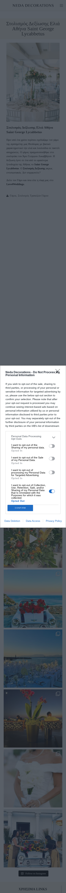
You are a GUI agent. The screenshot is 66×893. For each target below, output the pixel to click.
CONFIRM (20, 508)
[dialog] (33, 446)
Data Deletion (12, 520)
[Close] (58, 372)
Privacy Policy (54, 520)
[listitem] (33, 437)
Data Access (33, 520)
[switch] (52, 446)
